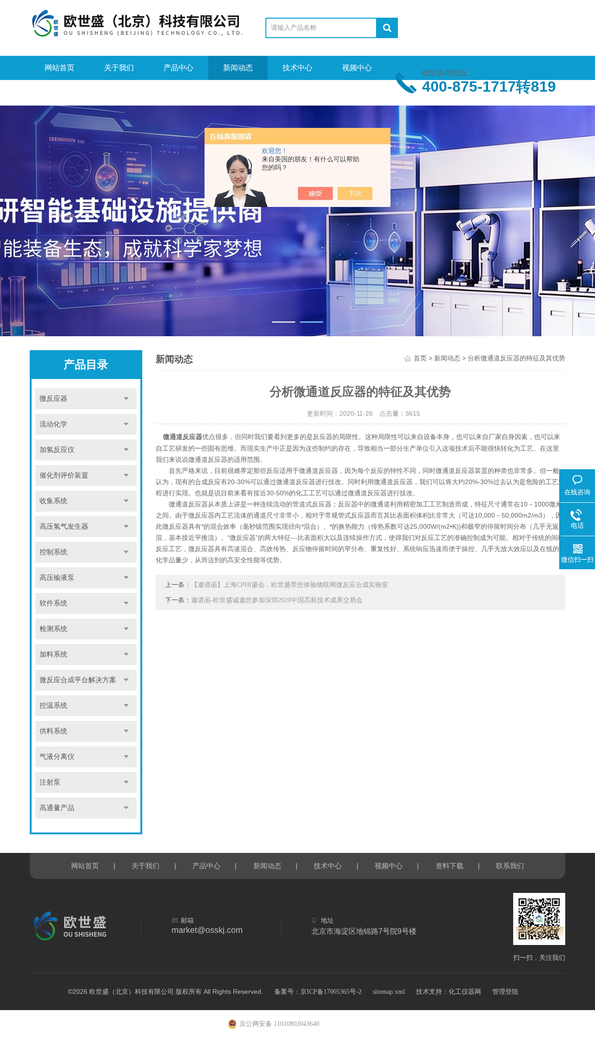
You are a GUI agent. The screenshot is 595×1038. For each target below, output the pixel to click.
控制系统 (53, 552)
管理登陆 (505, 991)
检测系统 (53, 628)
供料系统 (53, 731)
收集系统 (53, 501)
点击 (126, 398)
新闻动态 (238, 68)
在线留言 (119, 92)
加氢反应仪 (57, 449)
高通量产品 (57, 808)
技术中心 (297, 68)
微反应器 (53, 398)
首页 (420, 358)
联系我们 (178, 92)
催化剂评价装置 (64, 475)
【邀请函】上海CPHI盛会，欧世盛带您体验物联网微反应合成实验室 (289, 584)
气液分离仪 (57, 756)
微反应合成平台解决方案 (78, 680)
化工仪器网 (465, 991)
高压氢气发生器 (64, 526)
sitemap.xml (389, 991)
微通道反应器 (182, 436)
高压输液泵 (57, 577)
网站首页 (59, 68)
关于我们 (119, 68)
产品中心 (178, 68)
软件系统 (53, 603)
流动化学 (53, 424)
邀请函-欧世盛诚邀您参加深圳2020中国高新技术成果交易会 (277, 600)
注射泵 (50, 782)
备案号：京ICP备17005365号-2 (318, 991)
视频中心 (357, 68)
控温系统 (53, 705)
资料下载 (59, 92)
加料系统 (53, 654)
